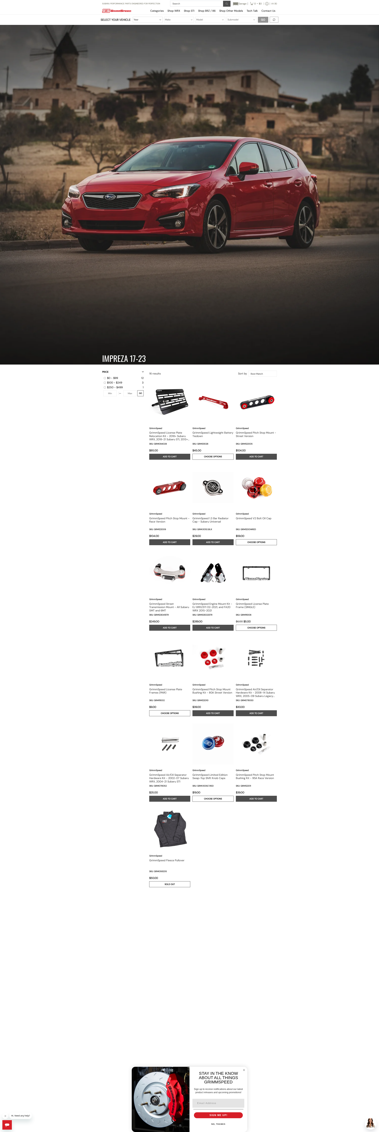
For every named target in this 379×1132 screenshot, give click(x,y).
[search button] (227, 4)
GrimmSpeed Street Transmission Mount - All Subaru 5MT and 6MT (169, 607)
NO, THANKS (218, 1124)
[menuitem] (256, 3)
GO (140, 393)
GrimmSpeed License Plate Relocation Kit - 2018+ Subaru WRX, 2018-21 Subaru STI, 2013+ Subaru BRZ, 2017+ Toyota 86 (168, 436)
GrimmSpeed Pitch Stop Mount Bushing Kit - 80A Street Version (212, 691)
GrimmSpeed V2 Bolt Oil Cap (253, 518)
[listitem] (123, 378)
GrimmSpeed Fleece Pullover (166, 860)
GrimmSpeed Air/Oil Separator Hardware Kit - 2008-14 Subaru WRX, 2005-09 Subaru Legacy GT (255, 693)
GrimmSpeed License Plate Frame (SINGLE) (252, 605)
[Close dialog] (244, 1070)
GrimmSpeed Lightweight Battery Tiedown (212, 434)
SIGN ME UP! (218, 1115)
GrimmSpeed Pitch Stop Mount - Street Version (256, 434)
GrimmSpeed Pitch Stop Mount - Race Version (169, 520)
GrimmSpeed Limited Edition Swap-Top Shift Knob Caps (210, 776)
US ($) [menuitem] (274, 3)
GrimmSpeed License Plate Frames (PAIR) (165, 691)
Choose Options (213, 456)
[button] (239, 3)
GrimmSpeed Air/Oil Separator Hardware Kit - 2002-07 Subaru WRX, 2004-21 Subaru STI (169, 778)
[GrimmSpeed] (120, 10)
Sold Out (170, 884)
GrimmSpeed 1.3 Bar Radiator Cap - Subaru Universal (210, 520)
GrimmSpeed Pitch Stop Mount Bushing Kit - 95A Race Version (255, 776)
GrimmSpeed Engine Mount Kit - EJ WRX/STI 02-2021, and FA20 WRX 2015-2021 (212, 607)
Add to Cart (170, 456)
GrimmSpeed (155, 428)
